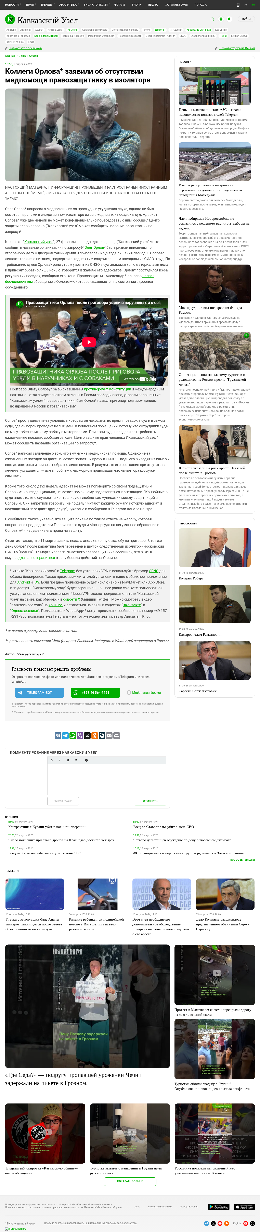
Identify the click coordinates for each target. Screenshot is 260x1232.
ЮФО (31, 42)
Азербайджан (55, 29)
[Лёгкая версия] (238, 5)
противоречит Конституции (107, 389)
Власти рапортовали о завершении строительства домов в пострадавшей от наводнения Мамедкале (210, 190)
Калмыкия (221, 29)
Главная (10, 55)
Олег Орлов (94, 247)
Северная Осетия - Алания (160, 36)
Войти (246, 18)
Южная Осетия (239, 36)
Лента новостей (29, 55)
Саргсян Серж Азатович (198, 690)
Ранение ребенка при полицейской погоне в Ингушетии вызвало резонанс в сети (96, 924)
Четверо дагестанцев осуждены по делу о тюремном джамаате (182, 839)
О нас (137, 1206)
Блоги (136, 4)
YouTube (56, 605)
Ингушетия (176, 29)
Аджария (25, 29)
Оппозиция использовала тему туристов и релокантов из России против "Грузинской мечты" (212, 379)
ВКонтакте (132, 605)
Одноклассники (24, 610)
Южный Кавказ (15, 42)
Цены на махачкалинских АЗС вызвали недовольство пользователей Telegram (210, 112)
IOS (36, 582)
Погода (200, 4)
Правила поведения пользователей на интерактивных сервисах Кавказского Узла (90, 1223)
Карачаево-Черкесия (18, 36)
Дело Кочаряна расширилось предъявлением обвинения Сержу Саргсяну (222, 924)
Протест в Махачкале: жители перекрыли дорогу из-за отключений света (212, 1012)
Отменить (150, 801)
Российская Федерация (101, 36)
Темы (30, 4)
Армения (73, 29)
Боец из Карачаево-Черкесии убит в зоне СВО (44, 853)
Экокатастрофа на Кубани (237, 48)
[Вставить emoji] (86, 760)
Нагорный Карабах (72, 36)
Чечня (223, 36)
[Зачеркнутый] (76, 760)
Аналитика (68, 4)
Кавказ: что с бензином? (25, 48)
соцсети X (71, 599)
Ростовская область (130, 36)
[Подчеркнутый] (68, 760)
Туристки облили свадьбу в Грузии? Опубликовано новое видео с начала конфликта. (212, 1086)
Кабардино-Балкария (199, 29)
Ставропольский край (203, 36)
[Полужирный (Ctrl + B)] (52, 760)
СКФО (183, 36)
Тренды (47, 4)
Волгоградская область (125, 29)
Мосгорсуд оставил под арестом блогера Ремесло (210, 310)
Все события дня (242, 859)
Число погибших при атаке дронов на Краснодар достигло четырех (61, 839)
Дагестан (160, 29)
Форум (119, 4)
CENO (153, 571)
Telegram (67, 571)
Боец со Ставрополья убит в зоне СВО (163, 826)
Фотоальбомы (176, 4)
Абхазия (11, 29)
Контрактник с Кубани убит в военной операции (47, 826)
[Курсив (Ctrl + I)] (60, 760)
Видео (153, 4)
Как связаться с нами (160, 1206)
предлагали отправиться (33, 557)
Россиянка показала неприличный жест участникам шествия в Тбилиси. (206, 1170)
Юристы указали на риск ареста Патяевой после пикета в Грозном (212, 470)
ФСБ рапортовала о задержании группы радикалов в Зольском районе (188, 853)
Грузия (147, 29)
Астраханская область (94, 29)
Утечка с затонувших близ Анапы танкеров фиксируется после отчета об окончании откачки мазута (33, 924)
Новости (12, 4)
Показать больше (130, 1181)
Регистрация (63, 800)
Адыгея (39, 29)
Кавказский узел (38, 242)
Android (23, 582)
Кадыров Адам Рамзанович (200, 634)
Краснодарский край (46, 36)
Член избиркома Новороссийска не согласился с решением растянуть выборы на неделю (214, 223)
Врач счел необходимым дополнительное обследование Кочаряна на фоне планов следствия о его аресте (161, 926)
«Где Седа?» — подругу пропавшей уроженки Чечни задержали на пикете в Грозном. (73, 1078)
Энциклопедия (95, 4)
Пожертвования (189, 1206)
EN (253, 4)
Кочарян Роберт (191, 578)
